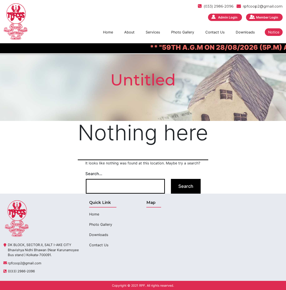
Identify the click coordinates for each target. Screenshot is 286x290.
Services (153, 32)
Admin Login (228, 17)
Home (108, 32)
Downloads (245, 32)
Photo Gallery (182, 32)
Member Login (267, 17)
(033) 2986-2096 (21, 271)
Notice (273, 32)
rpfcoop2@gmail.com (263, 6)
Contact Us (215, 32)
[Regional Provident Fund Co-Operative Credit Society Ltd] (15, 21)
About (129, 32)
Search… (93, 173)
